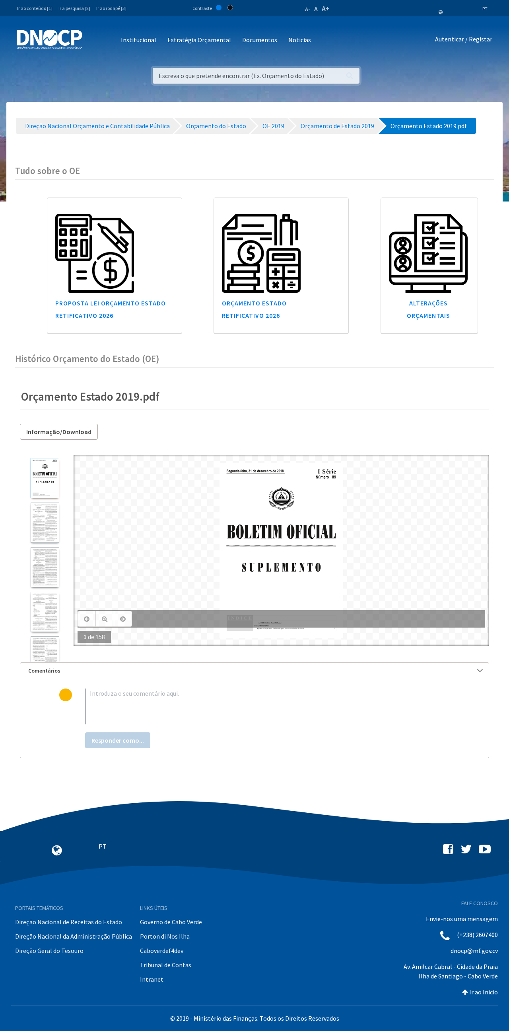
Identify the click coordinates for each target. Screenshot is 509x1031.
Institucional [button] (138, 40)
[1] (45, 478)
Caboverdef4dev (161, 951)
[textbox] (267, 706)
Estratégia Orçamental (199, 40)
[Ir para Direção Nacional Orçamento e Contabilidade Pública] (49, 39)
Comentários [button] (44, 670)
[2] (45, 522)
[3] (45, 567)
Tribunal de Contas (165, 965)
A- (307, 9)
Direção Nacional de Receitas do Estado (68, 922)
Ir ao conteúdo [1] (34, 8)
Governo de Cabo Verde (171, 922)
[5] (45, 656)
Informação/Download (58, 432)
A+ (326, 8)
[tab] (254, 671)
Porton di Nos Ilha (165, 936)
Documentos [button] (259, 40)
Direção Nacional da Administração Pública (73, 936)
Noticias (299, 40)
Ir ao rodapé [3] (111, 8)
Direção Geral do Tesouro (49, 951)
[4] (45, 612)
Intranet (151, 979)
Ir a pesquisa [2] (74, 8)
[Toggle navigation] (92, 40)
